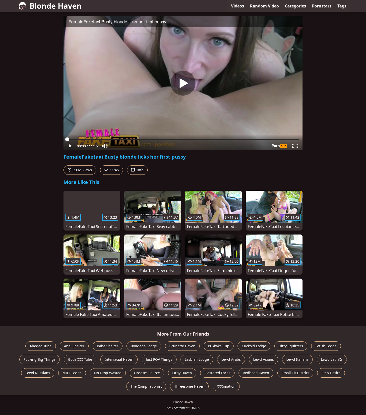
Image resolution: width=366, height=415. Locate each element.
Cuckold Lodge (254, 346)
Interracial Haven (119, 359)
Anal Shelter (74, 346)
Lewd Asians (263, 359)
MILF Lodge (72, 372)
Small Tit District (295, 372)
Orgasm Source (147, 372)
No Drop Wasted (108, 372)
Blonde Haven (56, 6)
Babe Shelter (107, 346)
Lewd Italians (297, 359)
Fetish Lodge (326, 346)
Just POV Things (159, 359)
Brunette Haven (182, 346)
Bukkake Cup (218, 346)
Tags (341, 6)
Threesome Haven (189, 386)
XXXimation (226, 386)
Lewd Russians (37, 372)
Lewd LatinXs (332, 359)
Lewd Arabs (231, 359)
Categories (295, 6)
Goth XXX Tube (80, 359)
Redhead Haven (256, 372)
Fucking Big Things (40, 359)
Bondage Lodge (144, 346)
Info (139, 170)
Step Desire (331, 372)
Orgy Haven (182, 372)
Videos (237, 6)
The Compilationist (146, 386)
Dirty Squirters (291, 346)
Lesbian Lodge (197, 359)
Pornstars (321, 6)
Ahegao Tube (41, 346)
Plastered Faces (217, 372)
